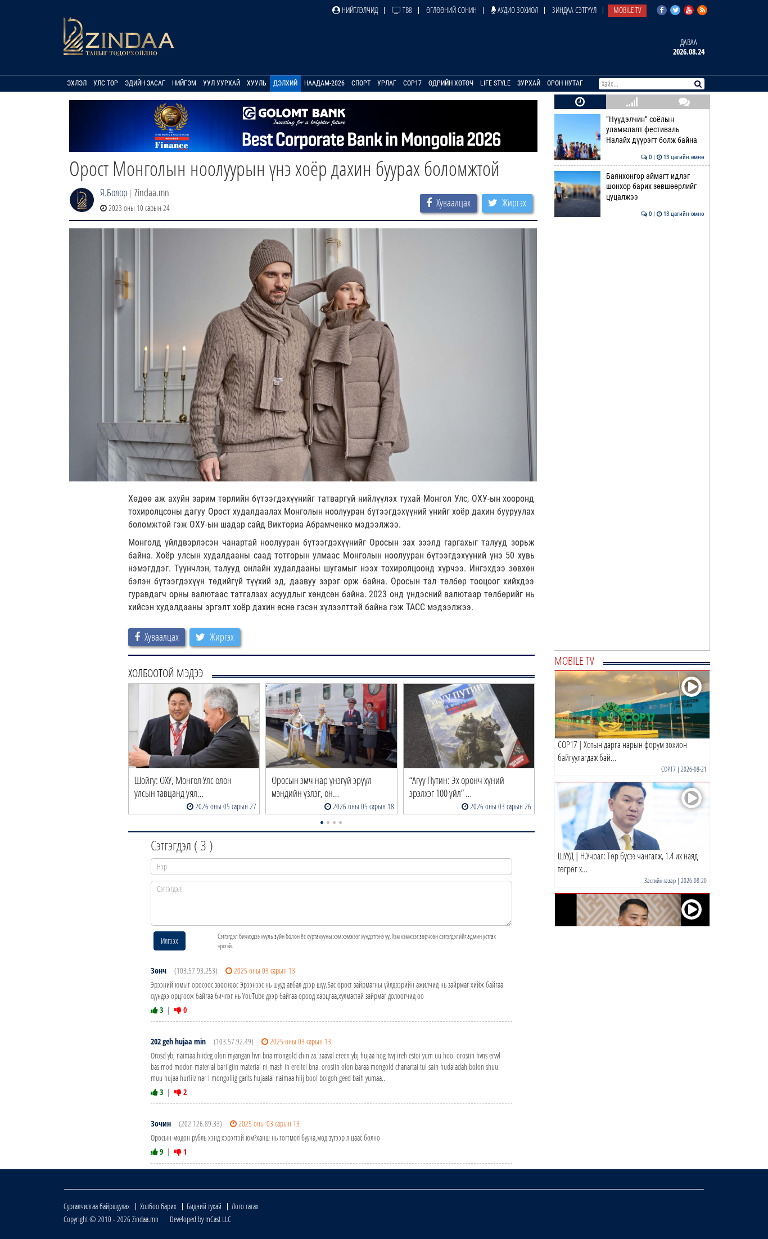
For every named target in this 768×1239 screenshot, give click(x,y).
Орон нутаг (565, 83)
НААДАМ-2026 (324, 83)
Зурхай (528, 83)
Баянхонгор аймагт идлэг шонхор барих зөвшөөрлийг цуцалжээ (655, 187)
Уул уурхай (221, 83)
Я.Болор (114, 192)
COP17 (412, 83)
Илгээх (169, 940)
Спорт (361, 83)
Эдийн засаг (145, 83)
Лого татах (245, 1206)
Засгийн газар (660, 880)
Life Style (495, 83)
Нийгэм (184, 83)
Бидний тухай (204, 1206)
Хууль (256, 83)
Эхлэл (77, 83)
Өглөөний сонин (451, 9)
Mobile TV (627, 9)
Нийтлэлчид (359, 9)
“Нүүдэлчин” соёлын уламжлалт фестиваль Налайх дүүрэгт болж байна (655, 130)
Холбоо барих (158, 1206)
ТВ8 (406, 9)
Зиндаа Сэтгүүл (574, 9)
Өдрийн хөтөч (450, 83)
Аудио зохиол (517, 9)
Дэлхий (285, 83)
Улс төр (105, 83)
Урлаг (386, 83)
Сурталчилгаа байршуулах (97, 1206)
